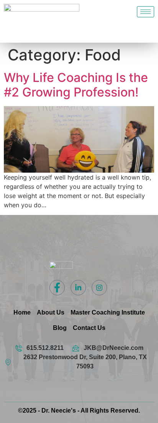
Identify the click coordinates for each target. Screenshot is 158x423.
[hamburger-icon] (145, 11)
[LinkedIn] (78, 287)
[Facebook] (57, 287)
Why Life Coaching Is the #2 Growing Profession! (76, 85)
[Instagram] (99, 287)
